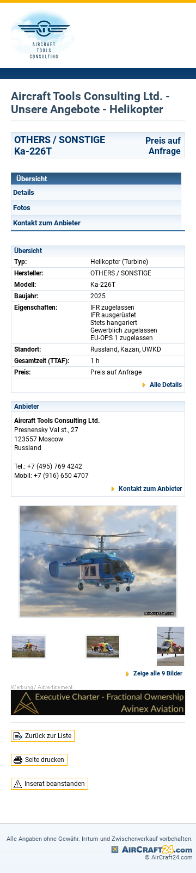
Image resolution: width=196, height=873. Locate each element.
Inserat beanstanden (54, 784)
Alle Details (166, 385)
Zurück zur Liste (48, 736)
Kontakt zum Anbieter (47, 223)
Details (23, 192)
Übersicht (31, 179)
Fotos (21, 208)
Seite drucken (44, 760)
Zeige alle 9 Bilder (157, 673)
